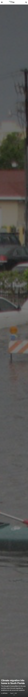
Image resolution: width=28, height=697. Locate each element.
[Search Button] (26, 2)
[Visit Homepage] (14, 2)
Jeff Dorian (4, 693)
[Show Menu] (2, 2)
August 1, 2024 (13, 693)
